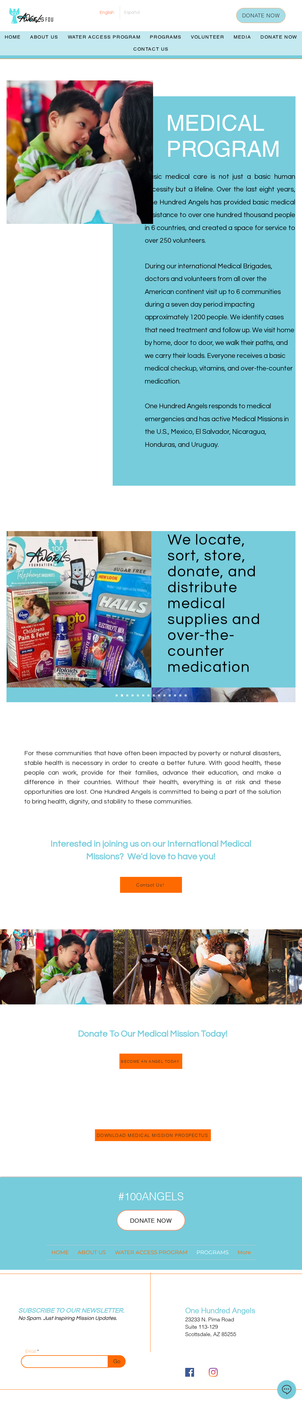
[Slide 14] (186, 696)
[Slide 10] (164, 696)
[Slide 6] (143, 696)
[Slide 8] (154, 696)
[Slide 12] (175, 696)
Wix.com (187, 1398)
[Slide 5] (138, 696)
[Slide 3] (127, 696)
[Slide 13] (180, 696)
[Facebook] (189, 1372)
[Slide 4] (133, 696)
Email (30, 1351)
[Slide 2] (122, 696)
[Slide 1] (117, 696)
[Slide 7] (148, 696)
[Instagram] (213, 1372)
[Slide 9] (159, 696)
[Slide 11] (170, 696)
